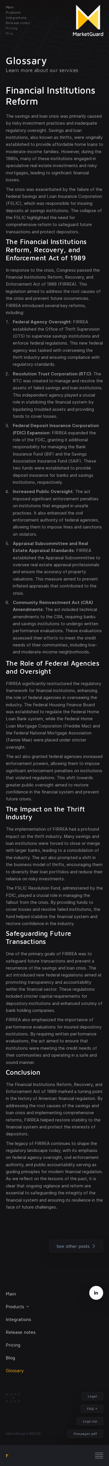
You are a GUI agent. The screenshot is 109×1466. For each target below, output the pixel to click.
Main (11, 1293)
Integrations (18, 1319)
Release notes (20, 1332)
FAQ (90, 1408)
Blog (10, 1357)
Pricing (13, 1344)
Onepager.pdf (85, 1433)
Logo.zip (90, 1421)
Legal (92, 1396)
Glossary (15, 1370)
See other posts (73, 1246)
